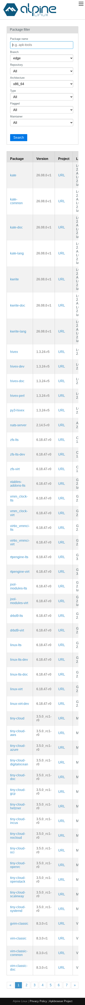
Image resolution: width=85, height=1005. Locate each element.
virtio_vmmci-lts (20, 527)
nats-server (18, 425)
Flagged (15, 103)
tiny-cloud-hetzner (17, 806)
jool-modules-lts (18, 586)
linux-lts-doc (19, 674)
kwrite (14, 279)
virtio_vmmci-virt (20, 542)
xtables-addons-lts (17, 483)
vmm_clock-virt (19, 513)
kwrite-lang (18, 331)
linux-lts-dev (19, 659)
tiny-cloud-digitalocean (19, 762)
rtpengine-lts (19, 557)
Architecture (17, 77)
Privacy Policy (38, 1001)
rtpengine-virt (19, 571)
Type (13, 90)
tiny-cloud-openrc (17, 865)
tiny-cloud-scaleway (17, 894)
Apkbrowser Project (60, 1001)
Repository (16, 64)
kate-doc (16, 227)
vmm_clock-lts (19, 498)
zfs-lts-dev (17, 454)
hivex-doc (17, 381)
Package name (19, 38)
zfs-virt (15, 469)
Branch (14, 52)
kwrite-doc (17, 305)
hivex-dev (17, 366)
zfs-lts (14, 440)
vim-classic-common (18, 953)
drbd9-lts (16, 615)
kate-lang (17, 253)
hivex (14, 352)
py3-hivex (17, 410)
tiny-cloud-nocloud (17, 835)
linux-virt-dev (19, 703)
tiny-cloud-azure (17, 747)
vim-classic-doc (18, 967)
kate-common (16, 201)
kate (13, 175)
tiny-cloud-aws (17, 733)
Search (18, 137)
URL (61, 175)
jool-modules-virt (19, 600)
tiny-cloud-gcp (17, 791)
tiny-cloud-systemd (17, 908)
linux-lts (15, 645)
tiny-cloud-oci (17, 850)
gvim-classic (19, 923)
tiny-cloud (17, 718)
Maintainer (16, 116)
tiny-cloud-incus (17, 821)
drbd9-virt (17, 630)
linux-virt (16, 689)
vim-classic (18, 938)
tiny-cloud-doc (17, 777)
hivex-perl (17, 395)
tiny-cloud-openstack (17, 879)
